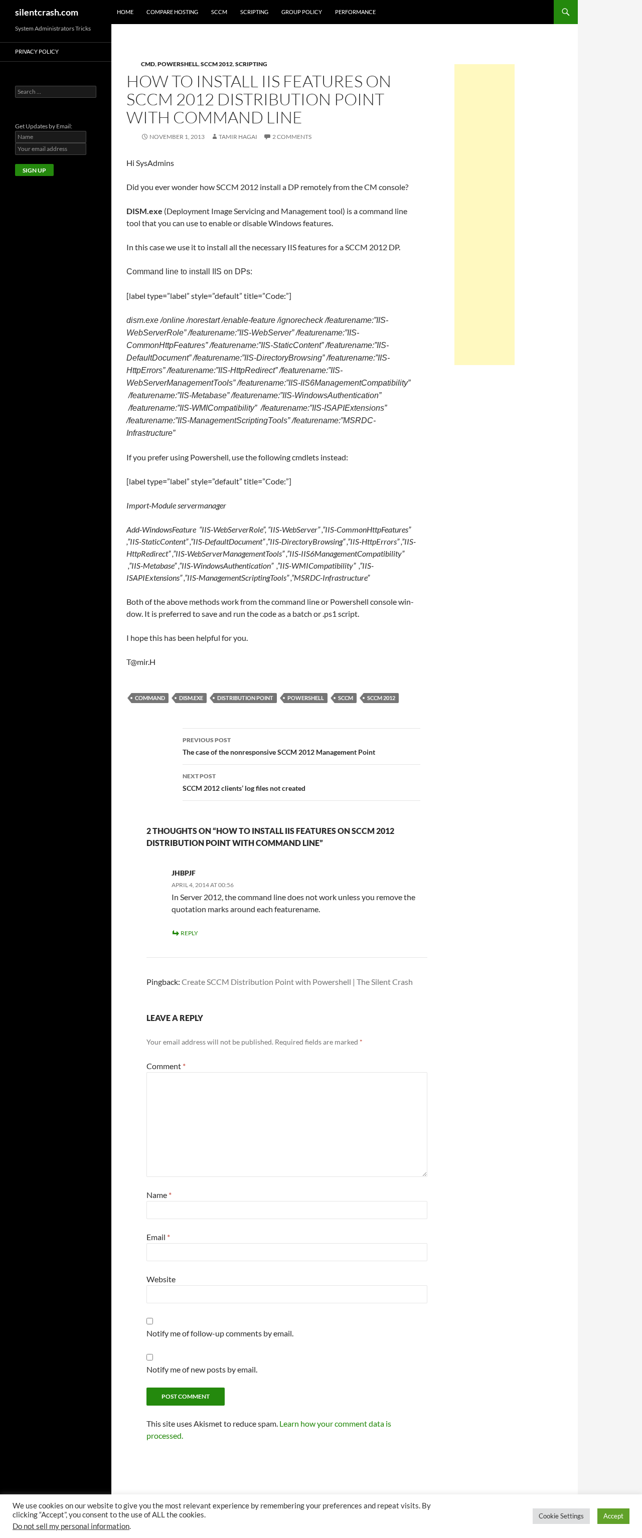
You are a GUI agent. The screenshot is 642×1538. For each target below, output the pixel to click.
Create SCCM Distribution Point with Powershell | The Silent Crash (297, 981)
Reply (189, 933)
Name (159, 1195)
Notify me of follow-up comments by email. (219, 1333)
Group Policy (301, 12)
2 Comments (291, 136)
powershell (305, 698)
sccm (345, 698)
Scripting (254, 12)
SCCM (219, 12)
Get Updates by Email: (43, 126)
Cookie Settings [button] (561, 1516)
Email (158, 1237)
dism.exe (191, 698)
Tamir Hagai (238, 136)
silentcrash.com (46, 12)
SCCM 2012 (217, 64)
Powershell (177, 64)
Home (125, 12)
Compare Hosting (172, 12)
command (150, 698)
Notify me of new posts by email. (201, 1369)
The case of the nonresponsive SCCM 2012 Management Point (279, 746)
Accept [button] (613, 1516)
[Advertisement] (484, 214)
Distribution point (245, 698)
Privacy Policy (37, 51)
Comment (166, 1066)
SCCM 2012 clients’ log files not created (244, 782)
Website (161, 1279)
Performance (355, 12)
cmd (148, 64)
